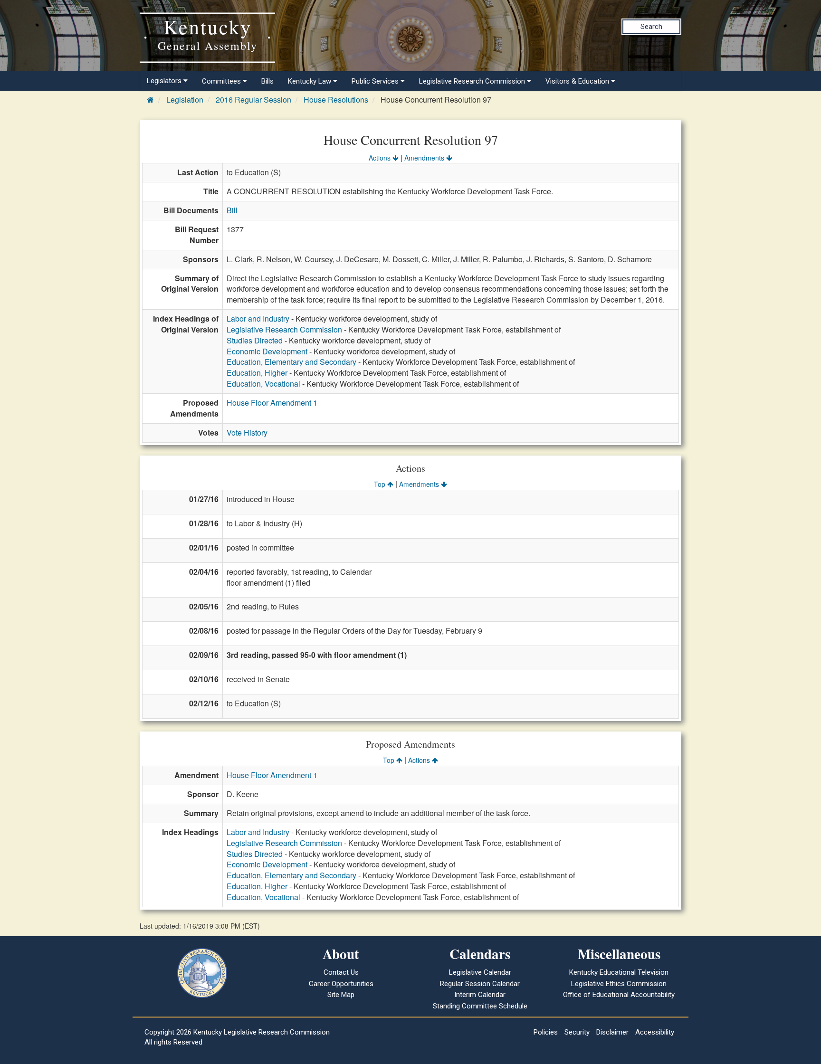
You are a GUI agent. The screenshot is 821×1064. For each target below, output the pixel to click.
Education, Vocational (263, 383)
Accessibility (654, 1032)
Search (651, 26)
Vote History (247, 432)
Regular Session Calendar (480, 983)
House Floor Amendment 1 (272, 402)
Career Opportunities (341, 983)
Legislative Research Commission (284, 329)
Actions (380, 157)
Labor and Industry (258, 318)
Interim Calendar (480, 994)
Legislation (184, 99)
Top (380, 484)
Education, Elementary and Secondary (291, 361)
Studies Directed (255, 340)
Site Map (340, 994)
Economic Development (267, 351)
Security (577, 1032)
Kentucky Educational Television (618, 972)
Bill (232, 210)
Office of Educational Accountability (619, 994)
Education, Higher (257, 372)
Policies (546, 1032)
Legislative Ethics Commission (619, 983)
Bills (267, 81)
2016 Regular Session (253, 99)
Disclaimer (612, 1032)
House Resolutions (336, 99)
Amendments (425, 157)
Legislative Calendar (480, 972)
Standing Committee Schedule (480, 1006)
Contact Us (341, 972)
